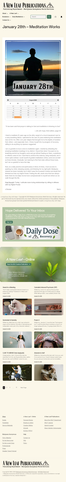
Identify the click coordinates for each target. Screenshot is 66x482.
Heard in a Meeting (9, 287)
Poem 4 (36, 320)
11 (28, 110)
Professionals (6, 446)
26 (13, 106)
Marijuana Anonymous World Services (26, 472)
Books (4, 420)
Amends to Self (39, 353)
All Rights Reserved (43, 472)
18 (28, 112)
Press (4, 448)
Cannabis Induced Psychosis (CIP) (45, 287)
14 (50, 110)
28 (28, 106)
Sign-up (9, 222)
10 (20, 110)
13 (43, 110)
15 (58, 110)
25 (28, 115)
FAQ (24, 440)
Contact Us (26, 438)
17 (20, 112)
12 (35, 110)
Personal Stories (28, 420)
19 (35, 112)
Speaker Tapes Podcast (9, 451)
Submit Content (48, 425)
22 (58, 112)
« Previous (8, 189)
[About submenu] (7, 13)
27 (20, 106)
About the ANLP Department (52, 420)
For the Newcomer (7, 440)
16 (13, 112)
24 (20, 115)
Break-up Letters (28, 423)
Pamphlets (5, 423)
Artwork (25, 428)
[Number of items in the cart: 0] (55, 16)
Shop (4, 416)
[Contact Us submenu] (10, 20)
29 (35, 106)
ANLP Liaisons (48, 423)
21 (50, 112)
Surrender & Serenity (10, 320)
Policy (25, 443)
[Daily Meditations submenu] (24, 16)
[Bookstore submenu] (9, 16)
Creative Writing (28, 425)
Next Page (23, 387)
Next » (59, 189)
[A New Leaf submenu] (18, 13)
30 (43, 106)
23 (13, 115)
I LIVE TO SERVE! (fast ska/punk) (13, 353)
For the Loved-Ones (8, 443)
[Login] (61, 16)
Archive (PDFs (27, 431)
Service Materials (7, 425)
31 (50, 106)
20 (43, 112)
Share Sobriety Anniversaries (52, 428)
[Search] (49, 17)
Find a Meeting (6, 438)
